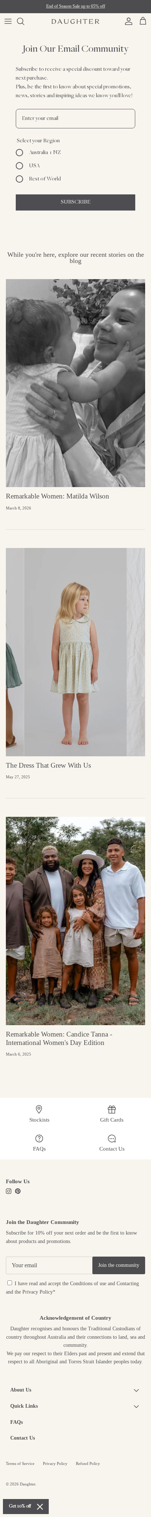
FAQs (16, 1422)
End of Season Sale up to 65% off (75, 6)
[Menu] (8, 21)
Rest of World (45, 179)
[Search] (24, 21)
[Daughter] (75, 21)
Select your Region (38, 141)
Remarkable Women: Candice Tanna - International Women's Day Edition (59, 1038)
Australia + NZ (45, 153)
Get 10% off (20, 1506)
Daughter (27, 1484)
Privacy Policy (37, 1292)
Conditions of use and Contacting (104, 1283)
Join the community (118, 1265)
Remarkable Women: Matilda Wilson (57, 496)
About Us (20, 1390)
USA (34, 166)
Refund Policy (88, 1463)
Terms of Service (20, 1463)
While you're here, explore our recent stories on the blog (75, 258)
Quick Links (24, 1406)
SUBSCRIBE (76, 202)
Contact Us (22, 1438)
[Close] (40, 1507)
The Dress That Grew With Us (48, 765)
